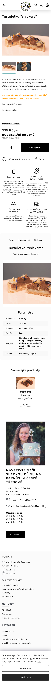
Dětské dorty (8, 631)
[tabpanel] (25, 480)
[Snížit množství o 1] (6, 148)
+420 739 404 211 (24, 500)
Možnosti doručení (11, 123)
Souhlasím (25, 677)
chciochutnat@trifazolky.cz (30, 506)
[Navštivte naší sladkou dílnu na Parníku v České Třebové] (25, 443)
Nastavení (25, 668)
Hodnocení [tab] (24, 240)
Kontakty (6, 593)
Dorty (4, 635)
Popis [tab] (11, 240)
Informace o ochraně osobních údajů (18, 589)
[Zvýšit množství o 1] (15, 148)
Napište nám (7, 596)
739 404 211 (12, 566)
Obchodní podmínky (11, 585)
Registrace (7, 614)
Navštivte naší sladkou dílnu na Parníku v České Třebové (23, 476)
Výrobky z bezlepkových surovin (16, 643)
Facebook (10, 570)
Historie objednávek (11, 618)
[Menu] (4, 5)
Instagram (10, 574)
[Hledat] (36, 5)
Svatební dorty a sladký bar (14, 639)
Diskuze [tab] (38, 240)
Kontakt (15, 534)
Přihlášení (6, 610)
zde (39, 661)
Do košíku (35, 147)
